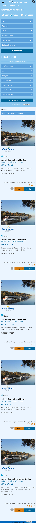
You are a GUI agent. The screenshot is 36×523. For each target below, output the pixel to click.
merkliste (15, 5)
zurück (5, 5)
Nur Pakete (28, 15)
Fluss (15, 15)
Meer (7, 15)
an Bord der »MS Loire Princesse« (13, 161)
